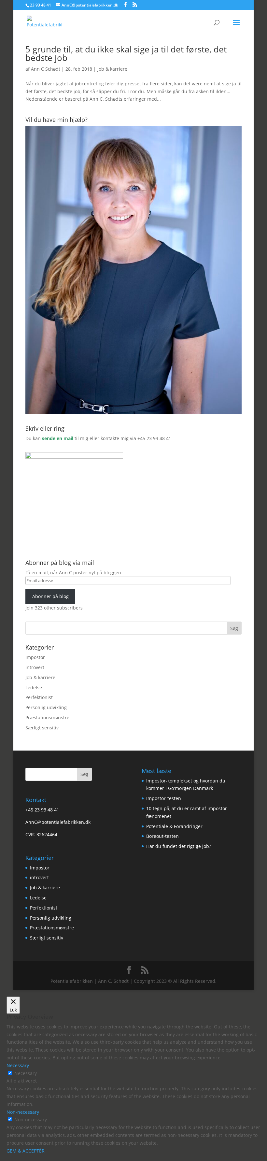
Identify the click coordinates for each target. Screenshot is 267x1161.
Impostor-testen (163, 798)
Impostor (35, 657)
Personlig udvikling (46, 707)
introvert (34, 667)
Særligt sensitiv (42, 727)
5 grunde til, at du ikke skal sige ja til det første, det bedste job (126, 53)
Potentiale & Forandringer (174, 826)
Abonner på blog (50, 596)
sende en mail (57, 438)
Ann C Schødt (45, 69)
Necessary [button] (18, 1065)
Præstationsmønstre (47, 717)
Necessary (25, 1073)
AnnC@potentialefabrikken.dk (58, 822)
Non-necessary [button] (23, 1112)
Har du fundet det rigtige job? (178, 846)
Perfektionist (39, 697)
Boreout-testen (162, 836)
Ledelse (33, 687)
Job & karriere (112, 69)
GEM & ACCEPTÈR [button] (26, 1151)
